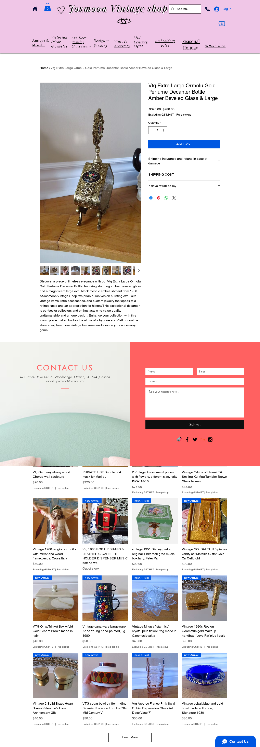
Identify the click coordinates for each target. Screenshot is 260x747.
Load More (130, 737)
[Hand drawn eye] (124, 21)
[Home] (35, 9)
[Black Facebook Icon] (187, 439)
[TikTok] (179, 439)
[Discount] (222, 24)
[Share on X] (174, 197)
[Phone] (207, 9)
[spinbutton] (157, 130)
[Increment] (163, 130)
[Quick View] (55, 521)
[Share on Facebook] (150, 197)
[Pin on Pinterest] (158, 197)
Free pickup (183, 114)
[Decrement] (151, 130)
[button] (47, 7)
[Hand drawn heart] (61, 10)
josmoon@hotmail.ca (70, 381)
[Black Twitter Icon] (195, 439)
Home (44, 68)
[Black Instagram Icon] (210, 439)
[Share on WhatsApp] (166, 197)
